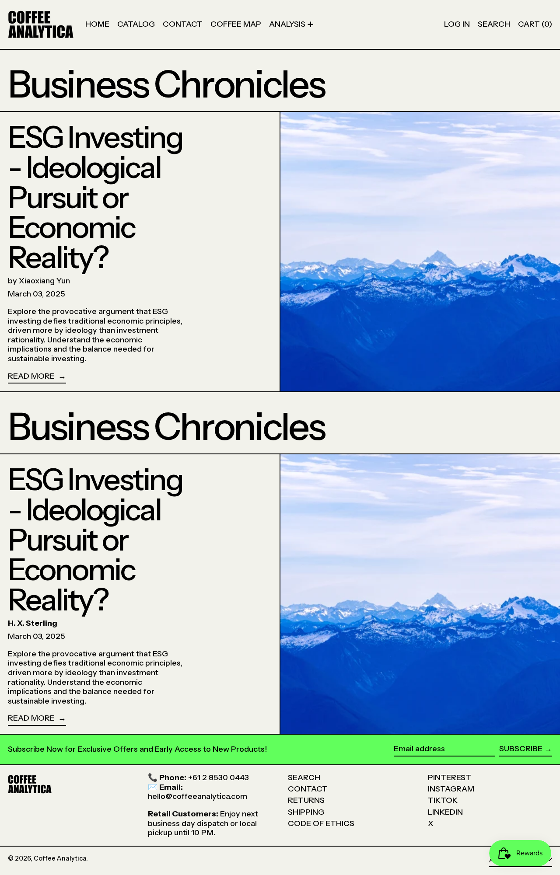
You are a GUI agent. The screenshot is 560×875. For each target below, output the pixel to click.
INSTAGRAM (451, 789)
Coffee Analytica (60, 858)
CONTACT (308, 789)
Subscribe (520, 748)
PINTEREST (449, 777)
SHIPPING (306, 812)
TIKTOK (443, 800)
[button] (494, 24)
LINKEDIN (445, 812)
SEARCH (304, 777)
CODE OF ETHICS (321, 823)
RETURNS (306, 800)
